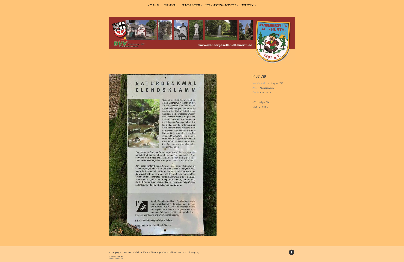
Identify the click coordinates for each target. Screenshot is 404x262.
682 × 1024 (265, 92)
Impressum (247, 5)
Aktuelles (153, 5)
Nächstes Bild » (260, 107)
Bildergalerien (191, 5)
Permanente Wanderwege (220, 5)
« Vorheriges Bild (261, 102)
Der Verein (170, 5)
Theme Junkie (116, 256)
